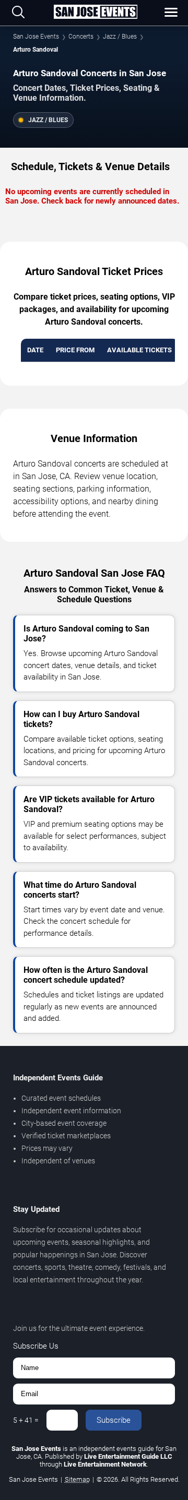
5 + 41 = (26, 1420)
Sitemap (77, 1479)
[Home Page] (95, 12)
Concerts (80, 36)
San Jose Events (36, 36)
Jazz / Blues (120, 36)
